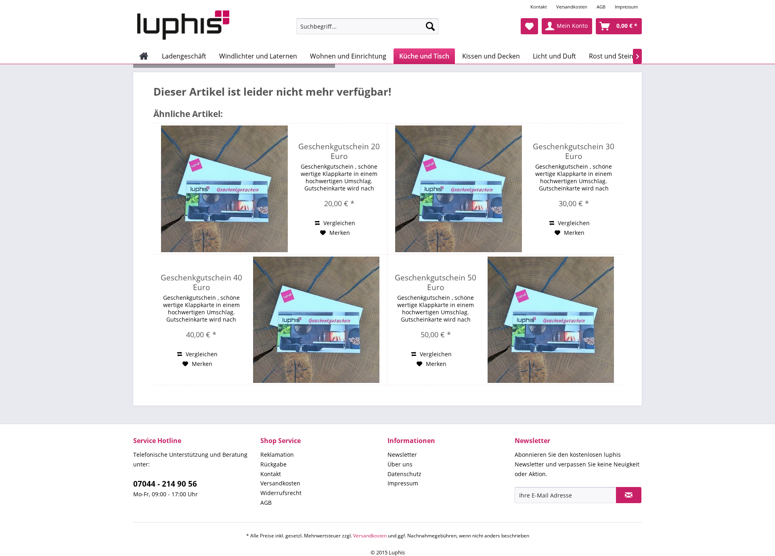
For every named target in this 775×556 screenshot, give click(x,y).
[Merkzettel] (529, 26)
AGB (601, 7)
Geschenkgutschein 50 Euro (435, 282)
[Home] (144, 56)
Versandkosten (571, 7)
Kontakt (538, 7)
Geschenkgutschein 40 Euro (201, 282)
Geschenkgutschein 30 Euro (573, 151)
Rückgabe (273, 464)
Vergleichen (338, 223)
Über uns (400, 464)
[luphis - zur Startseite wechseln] (183, 25)
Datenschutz (404, 474)
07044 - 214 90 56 (165, 484)
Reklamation (277, 454)
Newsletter (402, 454)
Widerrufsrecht (281, 493)
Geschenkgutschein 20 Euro (339, 151)
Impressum (626, 7)
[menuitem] (539, 7)
